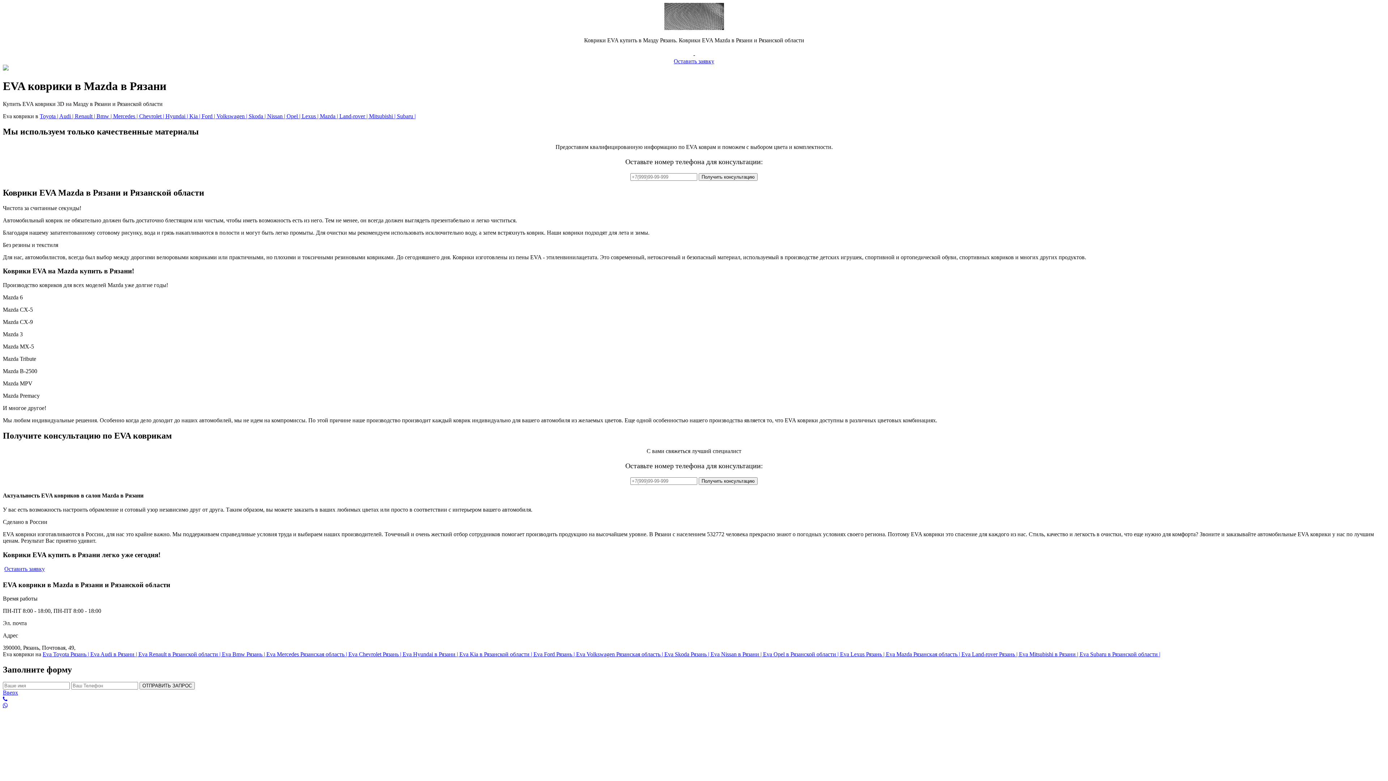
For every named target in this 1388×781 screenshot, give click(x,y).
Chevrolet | (152, 116)
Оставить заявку (694, 61)
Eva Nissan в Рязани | (737, 654)
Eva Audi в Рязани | (114, 654)
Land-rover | (354, 116)
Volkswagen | (233, 116)
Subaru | (406, 116)
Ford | (209, 116)
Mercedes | (126, 116)
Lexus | (311, 116)
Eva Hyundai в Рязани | (431, 654)
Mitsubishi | (383, 116)
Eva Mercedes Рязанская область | (307, 654)
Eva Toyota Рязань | (66, 654)
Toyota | (49, 116)
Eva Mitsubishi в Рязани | (1049, 654)
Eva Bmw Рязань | (244, 654)
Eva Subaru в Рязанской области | (1120, 654)
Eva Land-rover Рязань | (990, 654)
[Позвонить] (694, 699)
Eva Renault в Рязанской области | (180, 654)
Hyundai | (177, 116)
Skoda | (258, 116)
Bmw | (105, 116)
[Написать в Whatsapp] (694, 706)
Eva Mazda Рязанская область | (923, 654)
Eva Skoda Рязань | (687, 654)
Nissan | (277, 116)
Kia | (195, 116)
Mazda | (329, 116)
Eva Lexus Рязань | (863, 654)
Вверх (10, 693)
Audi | (67, 116)
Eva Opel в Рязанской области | (801, 654)
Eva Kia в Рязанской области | (496, 654)
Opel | (294, 116)
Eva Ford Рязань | (555, 654)
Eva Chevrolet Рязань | (375, 654)
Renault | (86, 116)
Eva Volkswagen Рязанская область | (620, 654)
